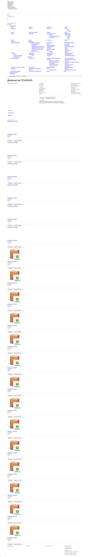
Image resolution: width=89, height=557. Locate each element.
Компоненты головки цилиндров (18, 67)
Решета (66, 51)
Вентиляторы (32, 58)
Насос (48, 68)
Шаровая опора (17, 56)
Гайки (66, 27)
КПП (32, 55)
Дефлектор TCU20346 (12, 495)
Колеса (66, 28)
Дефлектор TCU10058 (12, 240)
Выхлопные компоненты (54, 60)
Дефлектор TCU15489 (12, 304)
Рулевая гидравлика (18, 55)
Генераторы (52, 63)
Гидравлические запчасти (34, 42)
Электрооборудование (69, 55)
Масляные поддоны (69, 67)
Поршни (66, 68)
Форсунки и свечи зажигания (35, 71)
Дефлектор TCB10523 (12, 219)
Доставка (10, 115)
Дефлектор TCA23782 (12, 134)
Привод (66, 49)
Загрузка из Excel (13, 72)
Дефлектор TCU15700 (12, 325)
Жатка (65, 71)
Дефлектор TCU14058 (12, 261)
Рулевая (13, 52)
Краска (50, 51)
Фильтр (66, 40)
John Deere (41, 89)
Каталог (28, 545)
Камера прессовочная (69, 42)
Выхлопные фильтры (53, 62)
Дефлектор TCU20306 (12, 473)
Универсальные (68, 54)
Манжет (48, 32)
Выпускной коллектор (69, 58)
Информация (10, 545)
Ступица (69, 30)
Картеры (66, 63)
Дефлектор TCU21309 (12, 537)
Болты (12, 27)
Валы (15, 54)
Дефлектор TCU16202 (12, 367)
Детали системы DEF (53, 64)
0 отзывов (42, 100)
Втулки (50, 34)
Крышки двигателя (51, 67)
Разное (48, 50)
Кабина (30, 28)
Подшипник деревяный (54, 36)
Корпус (48, 43)
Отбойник (49, 47)
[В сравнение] (23, 183)
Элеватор (49, 55)
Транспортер (49, 54)
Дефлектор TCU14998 (12, 282)
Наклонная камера (51, 45)
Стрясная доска (50, 52)
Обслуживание (13, 25)
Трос (68, 37)
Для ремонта (30, 41)
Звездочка (13, 28)
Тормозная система (69, 52)
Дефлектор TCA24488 (12, 176)
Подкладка (31, 33)
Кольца (12, 32)
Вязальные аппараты (15, 42)
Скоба (30, 40)
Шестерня (13, 41)
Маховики (13, 68)
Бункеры (31, 27)
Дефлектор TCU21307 (12, 516)
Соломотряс (31, 52)
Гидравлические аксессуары (37, 47)
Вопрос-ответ (11, 112)
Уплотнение (49, 40)
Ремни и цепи (68, 34)
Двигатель (30, 56)
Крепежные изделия (33, 32)
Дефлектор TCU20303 (12, 431)
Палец (66, 47)
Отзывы (10, 110)
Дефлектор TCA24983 (12, 197)
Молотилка (67, 43)
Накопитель (67, 45)
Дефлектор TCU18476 (12, 389)
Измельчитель (50, 42)
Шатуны (48, 71)
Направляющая (50, 46)
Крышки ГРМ (31, 67)
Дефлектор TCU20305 (12, 452)
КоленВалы (67, 65)
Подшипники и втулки (51, 33)
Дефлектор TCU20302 (12, 410)
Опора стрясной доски (69, 46)
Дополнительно (48, 545)
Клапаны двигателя (69, 64)
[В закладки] (22, 183)
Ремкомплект (67, 33)
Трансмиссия (32, 54)
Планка (12, 33)
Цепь (68, 38)
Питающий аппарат (51, 49)
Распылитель (67, 50)
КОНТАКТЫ (12, 73)
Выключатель (50, 27)
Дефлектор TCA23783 (12, 155)
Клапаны (49, 28)
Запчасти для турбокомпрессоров (72, 62)
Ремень (68, 36)
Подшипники (52, 37)
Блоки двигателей (15, 58)
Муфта (66, 32)
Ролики (12, 40)
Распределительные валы (70, 69)
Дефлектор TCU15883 (12, 346)
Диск (68, 29)
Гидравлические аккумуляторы (38, 46)
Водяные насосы (53, 69)
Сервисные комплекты (16, 71)
